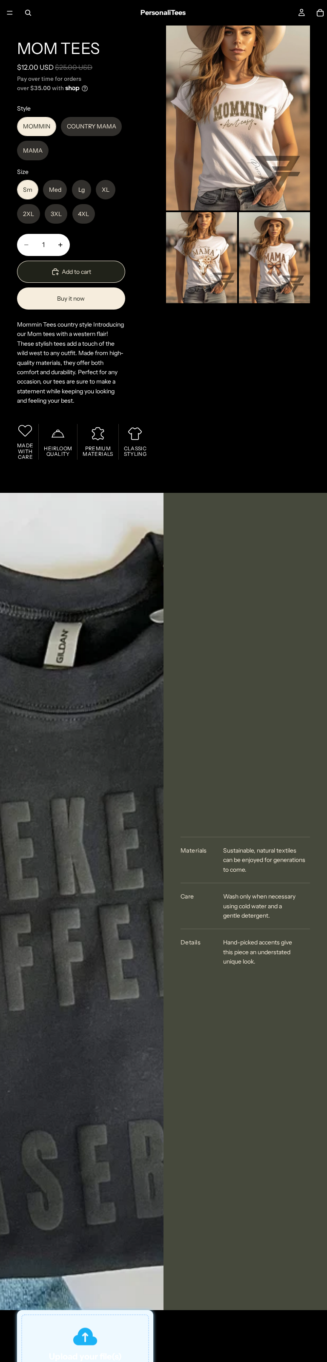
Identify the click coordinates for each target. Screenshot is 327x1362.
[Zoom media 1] (238, 118)
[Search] (28, 12)
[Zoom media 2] (201, 258)
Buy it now (71, 298)
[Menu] (10, 13)
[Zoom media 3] (274, 258)
